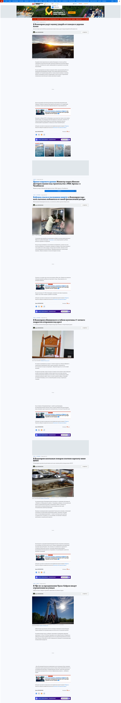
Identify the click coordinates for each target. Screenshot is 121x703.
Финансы (104, 1)
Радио (75, 3)
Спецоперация (15, 1)
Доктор (99, 1)
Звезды (40, 1)
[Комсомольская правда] (37, 4)
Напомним (51, 240)
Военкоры (73, 19)
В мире (36, 1)
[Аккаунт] (119, 1)
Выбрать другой (56, 7)
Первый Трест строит (40, 19)
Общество (26, 1)
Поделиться (85, 32)
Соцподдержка (51, 1)
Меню (1, 1)
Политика (21, 1)
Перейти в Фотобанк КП (45, 360)
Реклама (80, 3)
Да (52, 7)
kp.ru (69, 131)
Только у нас (69, 19)
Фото (6, 1)
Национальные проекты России (82, 1)
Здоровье (45, 1)
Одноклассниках (62, 127)
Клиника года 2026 (63, 19)
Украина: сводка (78, 19)
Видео (10, 1)
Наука (56, 1)
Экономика (32, 1)
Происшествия (72, 1)
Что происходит (38, 456)
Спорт (60, 1)
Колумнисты (65, 1)
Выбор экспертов (93, 1)
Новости (46, 19)
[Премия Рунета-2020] (46, 4)
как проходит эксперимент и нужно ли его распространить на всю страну (57, 112)
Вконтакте (55, 127)
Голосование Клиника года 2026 (54, 19)
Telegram (67, 126)
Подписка (86, 3)
